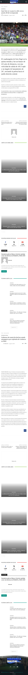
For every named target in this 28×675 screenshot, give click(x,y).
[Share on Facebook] (25, 107)
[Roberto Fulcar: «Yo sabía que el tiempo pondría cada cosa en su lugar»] (5, 312)
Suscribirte (22, 241)
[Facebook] (10, 667)
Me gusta (5, 241)
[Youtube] (17, 667)
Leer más (4, 271)
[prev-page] (2, 232)
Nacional (14, 196)
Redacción (6, 15)
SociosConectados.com (19, 672)
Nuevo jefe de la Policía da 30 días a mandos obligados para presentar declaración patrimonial (17, 321)
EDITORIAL (4, 250)
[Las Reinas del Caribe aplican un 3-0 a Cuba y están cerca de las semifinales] (14, 159)
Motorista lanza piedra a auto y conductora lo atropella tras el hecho (6, 123)
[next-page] (4, 232)
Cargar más (13, 327)
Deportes (5, 6)
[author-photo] (4, 260)
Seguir (14, 241)
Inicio (2, 6)
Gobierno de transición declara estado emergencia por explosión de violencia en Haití (21, 123)
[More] (18, 19)
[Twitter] (14, 667)
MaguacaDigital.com (5, 672)
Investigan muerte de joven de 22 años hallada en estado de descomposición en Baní (18, 294)
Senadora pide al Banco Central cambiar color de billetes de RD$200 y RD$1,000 (13, 255)
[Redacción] (2, 15)
